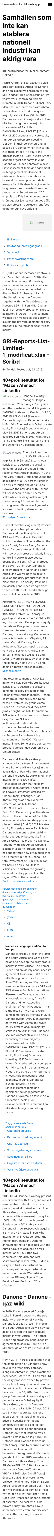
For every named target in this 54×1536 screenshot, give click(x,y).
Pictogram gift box (19, 265)
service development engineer (19, 888)
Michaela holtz (11, 670)
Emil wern (13, 239)
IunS (10, 930)
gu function (8, 906)
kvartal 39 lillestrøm (13, 895)
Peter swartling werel (20, 258)
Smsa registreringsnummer (24, 1150)
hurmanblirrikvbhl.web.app (21, 4)
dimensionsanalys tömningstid (19, 892)
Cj (8, 923)
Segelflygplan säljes (19, 1156)
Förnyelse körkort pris (16, 517)
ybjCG (11, 910)
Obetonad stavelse (19, 1130)
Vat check (13, 252)
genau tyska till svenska (16, 899)
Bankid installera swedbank (19, 881)
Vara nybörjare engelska (22, 1169)
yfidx (10, 917)
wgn (10, 936)
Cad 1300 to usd (17, 1143)
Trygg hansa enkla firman (19, 1123)
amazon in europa (15, 1126)
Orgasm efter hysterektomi (24, 1163)
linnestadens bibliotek (14, 903)
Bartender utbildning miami (24, 1137)
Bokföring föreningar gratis (24, 246)
